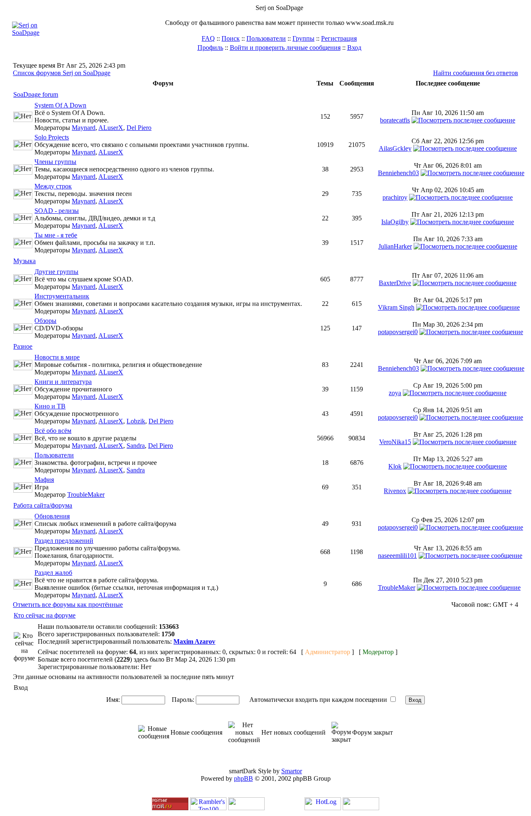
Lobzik (136, 421)
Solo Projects (51, 137)
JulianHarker (395, 246)
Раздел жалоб (53, 572)
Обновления (52, 516)
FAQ (208, 38)
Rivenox (395, 490)
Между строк (53, 186)
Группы (303, 38)
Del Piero (139, 127)
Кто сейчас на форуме (45, 615)
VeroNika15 (395, 441)
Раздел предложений (63, 540)
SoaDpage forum (35, 94)
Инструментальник (61, 296)
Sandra (136, 445)
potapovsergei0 (398, 331)
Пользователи (266, 38)
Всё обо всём (52, 430)
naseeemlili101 (397, 555)
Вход (354, 47)
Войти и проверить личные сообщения (285, 47)
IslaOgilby (395, 221)
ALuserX (110, 127)
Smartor (291, 770)
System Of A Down (60, 105)
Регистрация (339, 38)
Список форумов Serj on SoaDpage (61, 72)
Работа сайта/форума (42, 505)
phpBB (243, 778)
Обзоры (45, 320)
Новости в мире (57, 357)
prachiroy (394, 197)
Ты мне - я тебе (55, 235)
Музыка (24, 260)
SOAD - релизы (56, 210)
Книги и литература (63, 381)
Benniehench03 (398, 172)
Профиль (210, 47)
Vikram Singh (396, 307)
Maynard (83, 127)
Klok (395, 466)
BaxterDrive (395, 282)
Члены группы (55, 161)
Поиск (231, 38)
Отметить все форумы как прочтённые (68, 604)
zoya (395, 392)
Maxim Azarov (194, 641)
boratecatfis (395, 120)
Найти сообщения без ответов (475, 72)
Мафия (44, 479)
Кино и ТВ (50, 406)
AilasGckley (395, 148)
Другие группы (56, 271)
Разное (22, 346)
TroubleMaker (86, 494)
